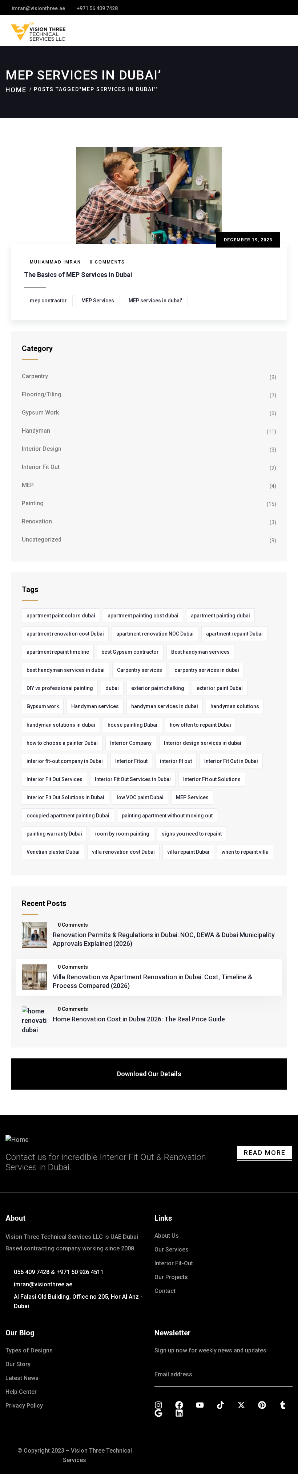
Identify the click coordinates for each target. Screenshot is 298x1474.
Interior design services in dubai (202, 743)
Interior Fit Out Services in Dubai (133, 779)
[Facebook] (179, 1405)
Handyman (36, 430)
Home (16, 90)
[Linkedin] (179, 1413)
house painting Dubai (132, 725)
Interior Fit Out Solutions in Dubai (65, 797)
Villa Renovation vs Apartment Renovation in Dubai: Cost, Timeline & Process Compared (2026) (152, 981)
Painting (33, 503)
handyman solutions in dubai (61, 725)
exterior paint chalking (157, 688)
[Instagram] (158, 1405)
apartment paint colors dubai (61, 615)
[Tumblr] (283, 1405)
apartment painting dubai (220, 615)
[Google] (158, 1413)
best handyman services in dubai (66, 670)
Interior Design (41, 448)
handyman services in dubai (164, 706)
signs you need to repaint (192, 834)
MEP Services (97, 300)
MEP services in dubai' (155, 300)
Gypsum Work (40, 412)
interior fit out (176, 761)
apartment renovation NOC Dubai (155, 634)
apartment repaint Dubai (234, 634)
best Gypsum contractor (130, 652)
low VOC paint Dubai (140, 797)
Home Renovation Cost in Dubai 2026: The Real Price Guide (139, 1019)
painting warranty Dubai (54, 834)
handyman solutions (234, 706)
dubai (112, 688)
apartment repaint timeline (58, 652)
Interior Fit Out (41, 467)
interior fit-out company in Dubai (65, 761)
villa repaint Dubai (188, 852)
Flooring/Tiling (41, 394)
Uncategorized (41, 539)
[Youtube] (200, 1405)
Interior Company (131, 743)
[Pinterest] (262, 1405)
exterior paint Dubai (220, 688)
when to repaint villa (245, 852)
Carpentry (35, 376)
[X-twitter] (241, 1405)
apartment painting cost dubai (143, 615)
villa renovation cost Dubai (123, 852)
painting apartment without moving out (167, 815)
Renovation (37, 521)
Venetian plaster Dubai (53, 852)
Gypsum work (43, 706)
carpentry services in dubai (206, 670)
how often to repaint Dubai (200, 725)
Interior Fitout (131, 761)
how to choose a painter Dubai (62, 743)
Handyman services (95, 706)
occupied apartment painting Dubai (68, 815)
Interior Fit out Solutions (212, 779)
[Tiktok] (221, 1405)
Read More (265, 1152)
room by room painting (121, 834)
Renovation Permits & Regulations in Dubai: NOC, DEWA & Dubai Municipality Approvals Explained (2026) (164, 939)
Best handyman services (200, 652)
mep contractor (48, 300)
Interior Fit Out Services (54, 779)
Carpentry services (139, 670)
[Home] (17, 1139)
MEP (28, 485)
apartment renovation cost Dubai (65, 634)
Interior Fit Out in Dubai (231, 761)
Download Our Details (149, 1074)
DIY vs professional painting (60, 688)
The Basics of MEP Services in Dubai (78, 274)
